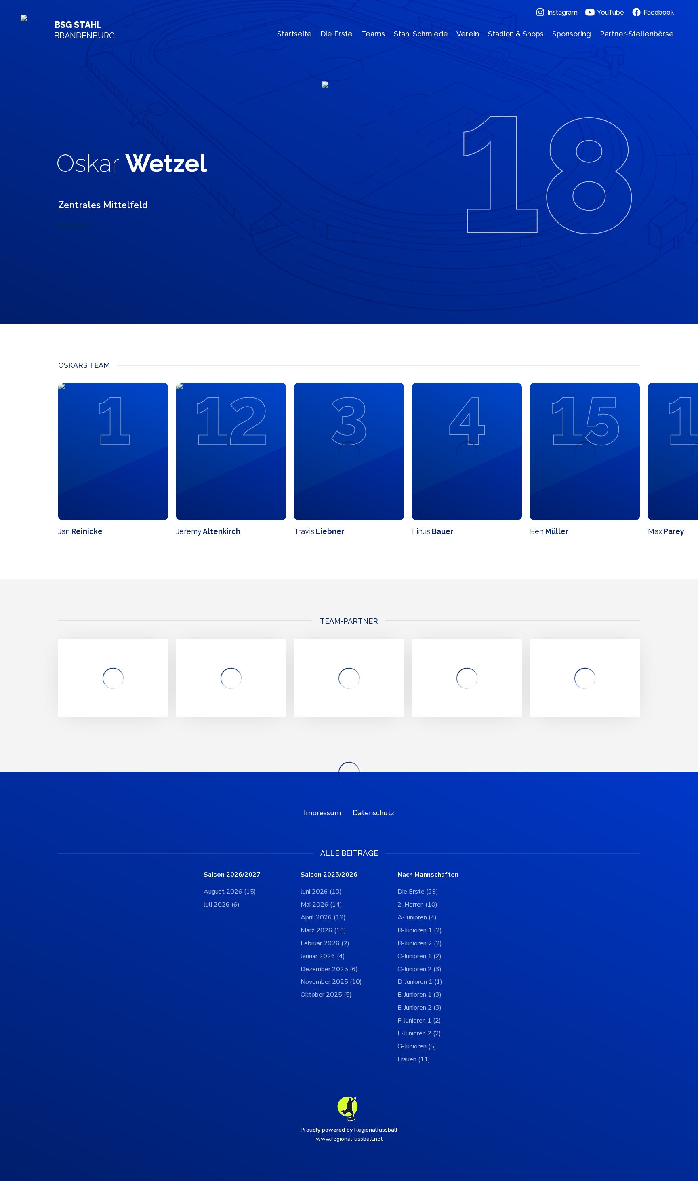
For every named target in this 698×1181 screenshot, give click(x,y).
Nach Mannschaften (427, 875)
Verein (467, 34)
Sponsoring (571, 34)
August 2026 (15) (230, 891)
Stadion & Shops (516, 34)
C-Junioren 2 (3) (419, 969)
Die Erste (336, 34)
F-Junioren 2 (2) (419, 1033)
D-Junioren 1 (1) (419, 981)
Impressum (322, 813)
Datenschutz (373, 813)
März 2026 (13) (323, 930)
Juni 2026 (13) (321, 891)
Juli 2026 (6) (222, 904)
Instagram (562, 12)
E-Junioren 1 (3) (419, 994)
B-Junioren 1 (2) (419, 930)
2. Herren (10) (417, 904)
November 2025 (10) (331, 981)
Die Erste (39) (417, 891)
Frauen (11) (413, 1059)
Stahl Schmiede (421, 34)
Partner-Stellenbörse (637, 34)
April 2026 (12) (323, 917)
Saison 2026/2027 (232, 875)
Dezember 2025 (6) (329, 969)
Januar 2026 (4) (323, 956)
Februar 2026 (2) (325, 943)
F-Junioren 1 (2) (419, 1020)
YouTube (610, 12)
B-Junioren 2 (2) (419, 943)
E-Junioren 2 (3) (419, 1007)
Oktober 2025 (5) (326, 994)
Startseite (294, 34)
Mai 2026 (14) (321, 904)
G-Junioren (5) (416, 1046)
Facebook (658, 12)
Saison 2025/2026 (329, 875)
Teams (373, 34)
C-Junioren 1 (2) (419, 956)
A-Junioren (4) (417, 917)
